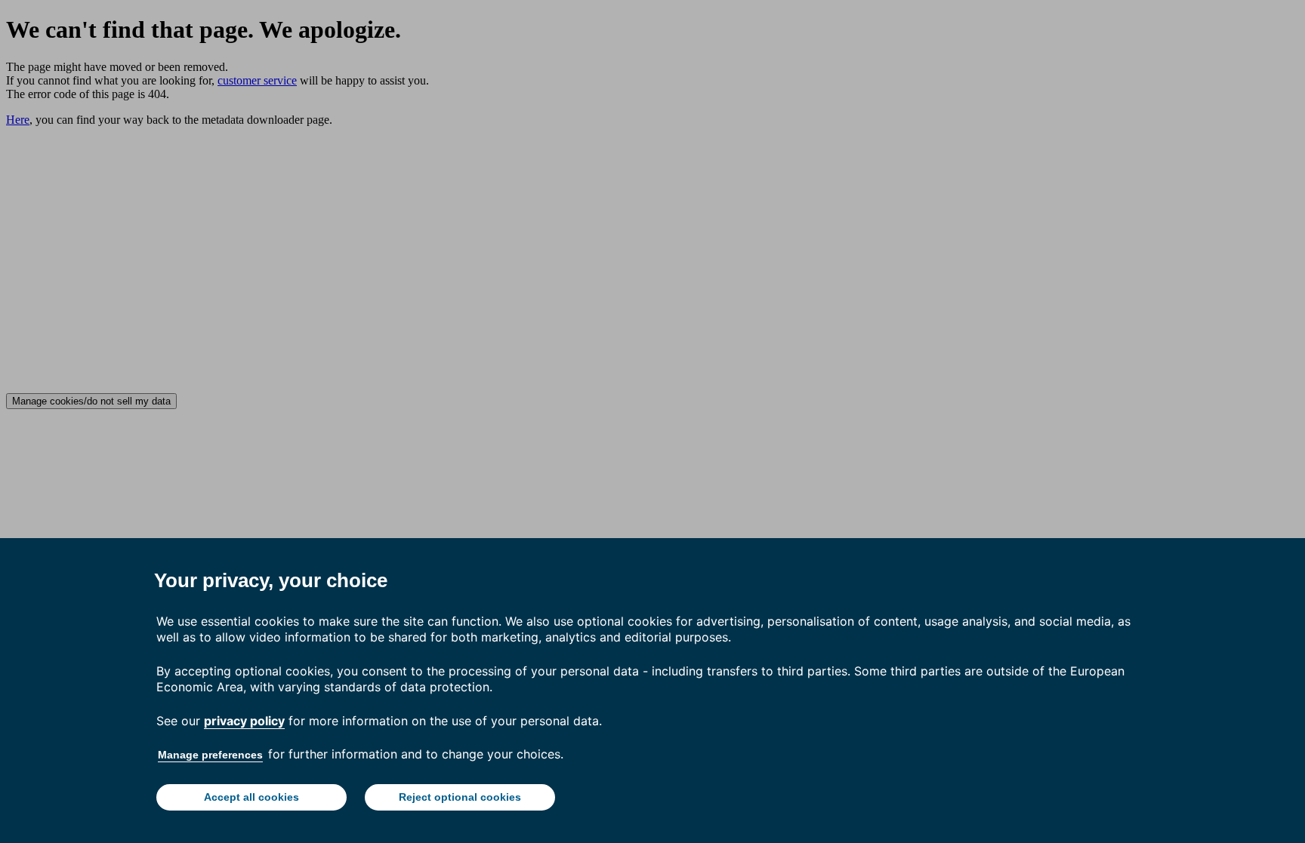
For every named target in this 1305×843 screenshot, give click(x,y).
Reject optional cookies (460, 797)
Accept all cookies (251, 797)
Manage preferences (210, 755)
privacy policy (244, 720)
